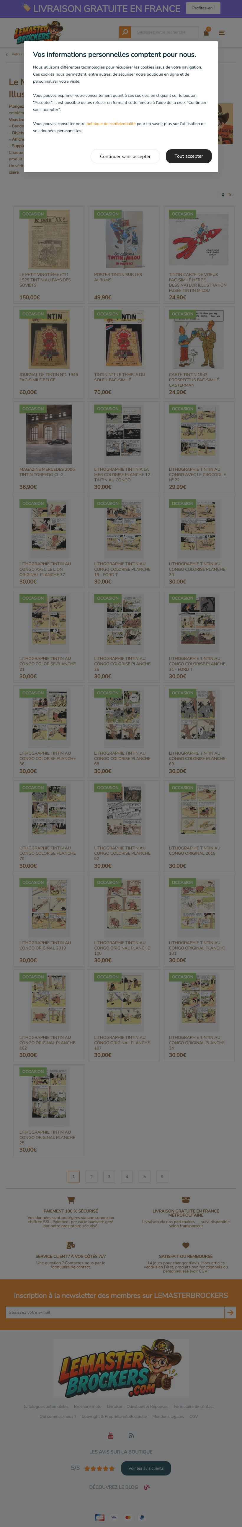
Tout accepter (189, 156)
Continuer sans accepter (125, 156)
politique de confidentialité (110, 124)
